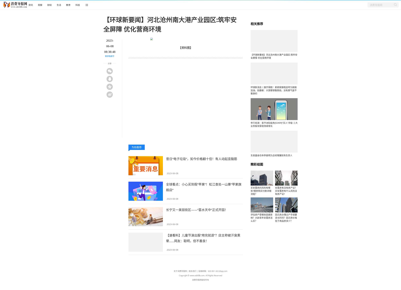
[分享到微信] (110, 71)
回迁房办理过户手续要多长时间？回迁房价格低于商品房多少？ (286, 217)
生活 (59, 4)
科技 (78, 4)
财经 (49, 4)
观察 (40, 4)
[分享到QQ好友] (110, 79)
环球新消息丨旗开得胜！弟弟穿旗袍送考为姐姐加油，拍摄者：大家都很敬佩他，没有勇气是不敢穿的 (274, 90)
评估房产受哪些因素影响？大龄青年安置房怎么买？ (262, 217)
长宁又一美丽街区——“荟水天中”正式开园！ (197, 210)
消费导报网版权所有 (200, 280)
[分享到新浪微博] (110, 94)
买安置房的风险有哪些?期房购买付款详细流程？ (261, 190)
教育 (68, 4)
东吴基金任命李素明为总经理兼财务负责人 (271, 155)
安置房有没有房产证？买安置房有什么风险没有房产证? (286, 190)
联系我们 (192, 271)
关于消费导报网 (180, 271)
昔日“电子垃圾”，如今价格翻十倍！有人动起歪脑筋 (201, 159)
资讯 (31, 4)
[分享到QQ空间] (110, 87)
